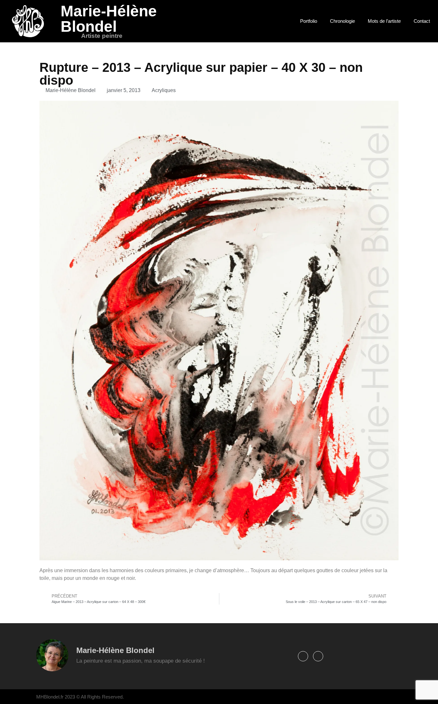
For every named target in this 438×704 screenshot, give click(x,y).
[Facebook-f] (303, 656)
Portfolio (308, 21)
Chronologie (342, 21)
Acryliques (164, 90)
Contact (422, 21)
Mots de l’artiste (384, 21)
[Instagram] (318, 656)
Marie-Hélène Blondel (109, 19)
